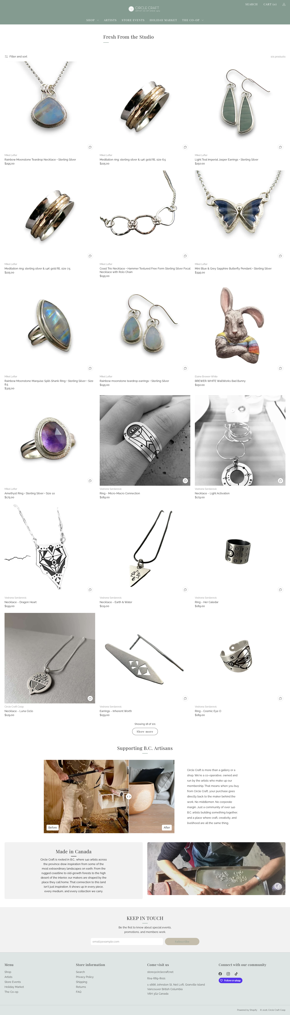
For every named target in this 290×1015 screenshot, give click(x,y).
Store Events (133, 20)
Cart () (270, 4)
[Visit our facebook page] (220, 974)
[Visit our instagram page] (228, 974)
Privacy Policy (85, 976)
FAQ (78, 991)
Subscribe (182, 941)
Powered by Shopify (247, 1010)
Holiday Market (163, 20)
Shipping (81, 981)
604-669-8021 (156, 978)
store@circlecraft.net (160, 972)
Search (251, 4)
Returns (81, 986)
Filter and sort (18, 56)
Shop (90, 20)
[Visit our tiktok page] (236, 974)
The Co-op (191, 20)
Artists (110, 20)
